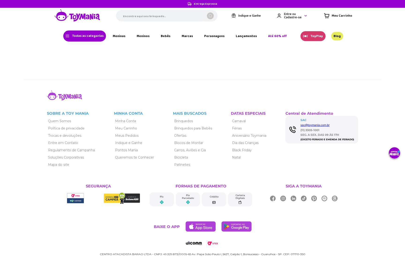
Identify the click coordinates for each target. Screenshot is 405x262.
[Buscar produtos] (210, 16)
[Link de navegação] (77, 16)
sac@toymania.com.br (315, 125)
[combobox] (167, 16)
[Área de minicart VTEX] (338, 16)
